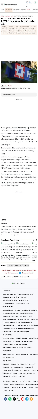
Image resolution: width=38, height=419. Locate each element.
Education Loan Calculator (9, 347)
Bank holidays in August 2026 (29, 310)
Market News (24, 364)
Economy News (31, 373)
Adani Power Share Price (9, 297)
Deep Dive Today (7, 331)
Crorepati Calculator (21, 338)
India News (5, 376)
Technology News (18, 370)
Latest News (6, 364)
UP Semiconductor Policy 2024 (10, 313)
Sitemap (31, 387)
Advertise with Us (23, 387)
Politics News (14, 376)
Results (23, 10)
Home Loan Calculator (21, 344)
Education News (7, 373)
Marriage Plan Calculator (25, 347)
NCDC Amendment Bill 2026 (25, 322)
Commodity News (7, 367)
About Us (14, 381)
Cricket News (28, 367)
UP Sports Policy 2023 (23, 319)
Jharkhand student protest (26, 313)
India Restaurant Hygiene (9, 325)
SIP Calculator (16, 341)
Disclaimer (5, 384)
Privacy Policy (27, 381)
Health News (22, 373)
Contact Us (13, 387)
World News (27, 370)
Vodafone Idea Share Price (22, 303)
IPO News (31, 364)
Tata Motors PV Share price (10, 300)
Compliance (6, 387)
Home (2, 10)
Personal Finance (7, 370)
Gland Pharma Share (8, 328)
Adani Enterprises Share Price (25, 294)
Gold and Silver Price (25, 316)
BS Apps (11, 390)
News (28, 10)
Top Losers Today (22, 325)
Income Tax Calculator (8, 338)
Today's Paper (6, 381)
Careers (5, 390)
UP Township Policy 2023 (9, 322)
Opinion (15, 373)
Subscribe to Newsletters (22, 354)
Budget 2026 (22, 376)
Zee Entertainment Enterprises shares (25, 328)
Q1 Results (17, 310)
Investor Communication (16, 384)
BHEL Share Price (23, 300)
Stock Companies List (8, 354)
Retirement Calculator (27, 341)
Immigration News (18, 367)
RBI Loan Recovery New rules (10, 316)
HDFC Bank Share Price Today (21, 331)
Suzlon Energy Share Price (9, 294)
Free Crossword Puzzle (8, 357)
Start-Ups (16, 10)
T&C (20, 381)
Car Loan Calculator (8, 344)
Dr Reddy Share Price (8, 303)
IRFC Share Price (22, 297)
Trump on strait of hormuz (9, 319)
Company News (15, 364)
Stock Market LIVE (8, 310)
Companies (8, 10)
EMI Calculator (7, 341)
